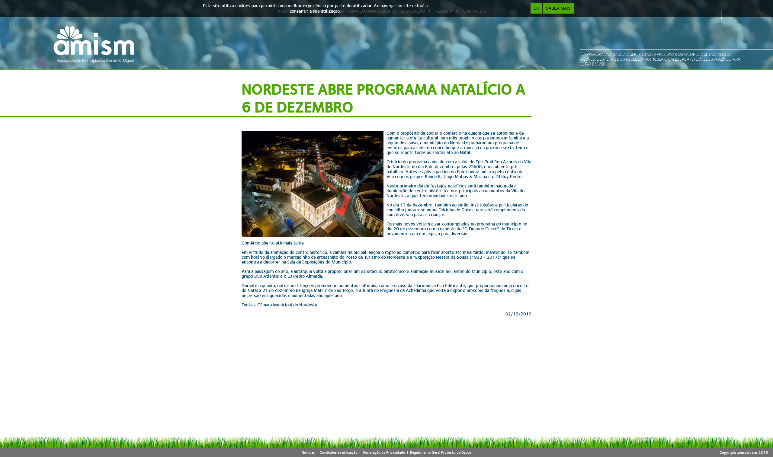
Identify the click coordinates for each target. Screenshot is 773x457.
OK (536, 8)
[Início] (94, 44)
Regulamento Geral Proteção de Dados (440, 452)
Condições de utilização (339, 452)
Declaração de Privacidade (384, 452)
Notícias (308, 452)
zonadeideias (747, 452)
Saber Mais (558, 8)
